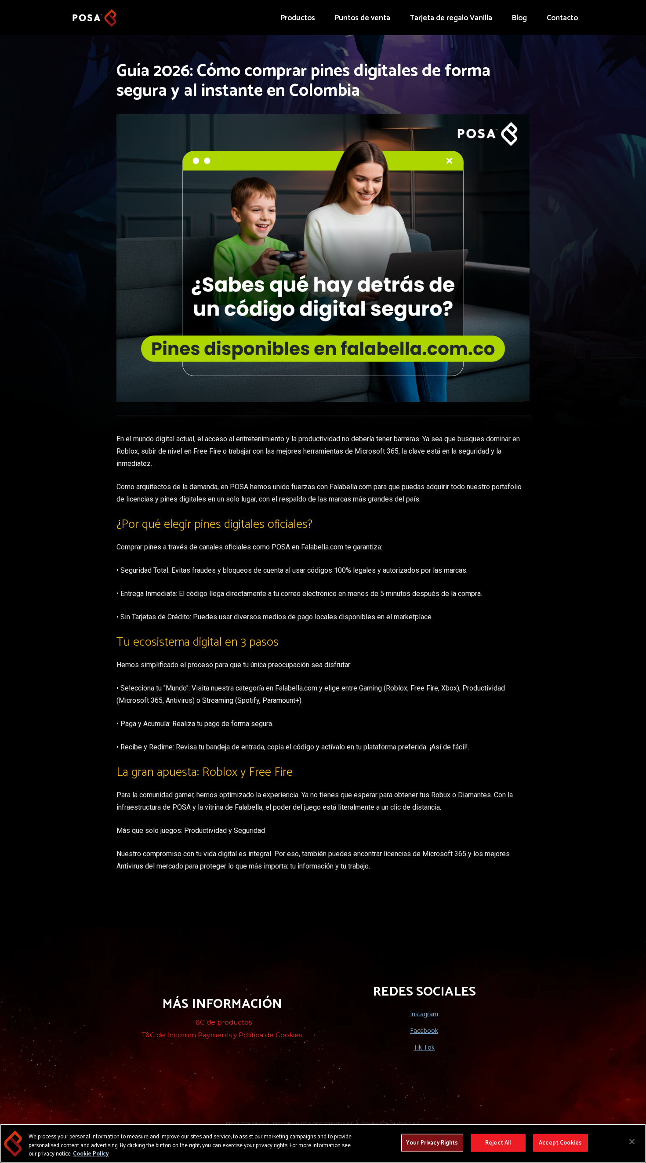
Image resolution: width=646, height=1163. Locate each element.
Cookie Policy (91, 1154)
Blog (519, 18)
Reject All (498, 1142)
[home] (94, 13)
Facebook (424, 1030)
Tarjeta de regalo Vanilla (451, 18)
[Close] (632, 1141)
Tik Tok (424, 1047)
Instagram (424, 1014)
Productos (298, 18)
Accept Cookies (560, 1142)
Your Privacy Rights (432, 1142)
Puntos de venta (362, 18)
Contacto (562, 18)
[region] (323, 1143)
